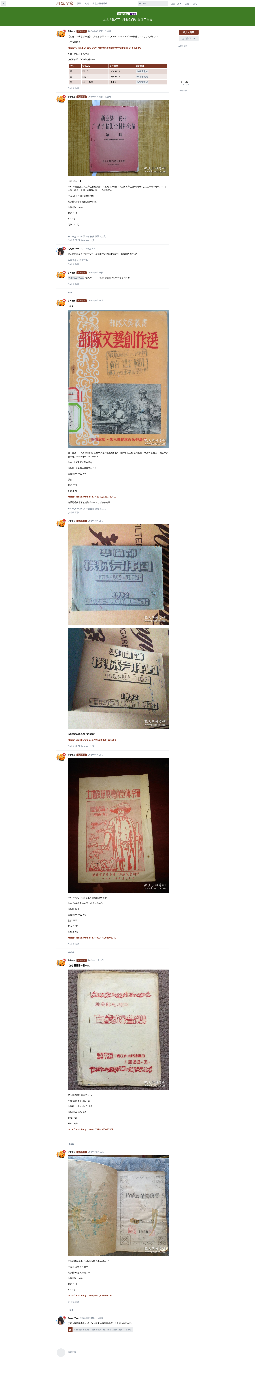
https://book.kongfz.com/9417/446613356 (90, 1295)
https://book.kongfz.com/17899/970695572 (90, 1129)
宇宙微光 (143, 71)
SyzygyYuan (77, 278)
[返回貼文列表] (3, 3)
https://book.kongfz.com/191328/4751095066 (92, 740)
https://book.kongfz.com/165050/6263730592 (92, 496)
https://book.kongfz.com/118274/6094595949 (92, 937)
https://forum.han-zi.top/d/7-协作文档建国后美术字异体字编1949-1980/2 (104, 48)
